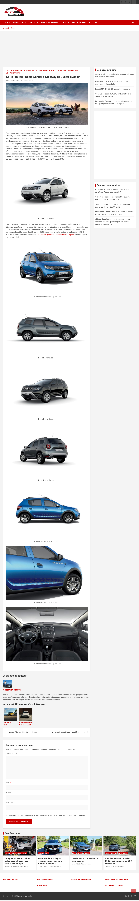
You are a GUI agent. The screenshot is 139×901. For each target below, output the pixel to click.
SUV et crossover (58, 70)
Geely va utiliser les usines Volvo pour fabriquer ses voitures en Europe (17, 861)
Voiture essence (13, 73)
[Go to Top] (133, 891)
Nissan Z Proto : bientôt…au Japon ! (23, 732)
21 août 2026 (76, 864)
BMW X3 (80, 853)
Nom (8, 782)
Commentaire (12, 753)
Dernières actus (13, 833)
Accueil (6, 28)
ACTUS (7, 22)
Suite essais (122, 853)
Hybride (66, 22)
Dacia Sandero (29, 70)
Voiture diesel (73, 70)
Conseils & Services (80, 22)
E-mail (9, 792)
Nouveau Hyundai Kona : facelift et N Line (68, 732)
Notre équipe (43, 885)
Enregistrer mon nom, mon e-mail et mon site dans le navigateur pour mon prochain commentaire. (46, 815)
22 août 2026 (42, 866)
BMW (47, 853)
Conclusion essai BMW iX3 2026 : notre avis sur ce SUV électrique (118, 861)
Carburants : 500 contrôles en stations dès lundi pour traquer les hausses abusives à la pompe (113, 221)
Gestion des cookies (114, 885)
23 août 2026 (9, 866)
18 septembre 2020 (12, 81)
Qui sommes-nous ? (45, 879)
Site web (9, 803)
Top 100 (97, 22)
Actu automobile (25, 896)
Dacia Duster (16, 70)
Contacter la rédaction (81, 879)
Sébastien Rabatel (27, 81)
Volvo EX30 (22, 853)
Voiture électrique (30, 22)
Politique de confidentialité (116, 879)
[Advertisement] (69, 51)
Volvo (14, 853)
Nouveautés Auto (43, 70)
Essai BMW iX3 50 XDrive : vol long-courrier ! (113, 89)
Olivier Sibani (86, 864)
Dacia (13, 28)
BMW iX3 (114, 853)
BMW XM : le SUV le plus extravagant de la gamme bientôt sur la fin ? (50, 861)
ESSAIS (16, 22)
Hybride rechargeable (50, 22)
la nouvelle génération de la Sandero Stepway (56, 234)
